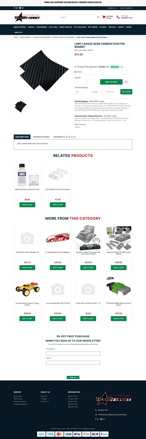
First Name (50, 349)
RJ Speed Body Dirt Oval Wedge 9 (58, 252)
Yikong (128, 27)
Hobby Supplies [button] (65, 27)
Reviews (58, 137)
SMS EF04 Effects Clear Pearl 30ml (27, 189)
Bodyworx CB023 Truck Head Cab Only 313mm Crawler (88, 253)
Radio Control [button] (20, 27)
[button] (126, 82)
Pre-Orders (93, 27)
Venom (121, 27)
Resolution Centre (20, 401)
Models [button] (31, 27)
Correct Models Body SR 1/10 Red (58, 303)
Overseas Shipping (20, 404)
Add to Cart (111, 82)
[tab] (22, 136)
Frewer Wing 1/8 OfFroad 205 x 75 (88, 303)
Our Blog (44, 399)
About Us (18, 32)
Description (22, 137)
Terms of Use (72, 396)
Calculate (126, 92)
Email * (49, 358)
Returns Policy (73, 404)
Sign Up (73, 377)
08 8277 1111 (126, 18)
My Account (18, 396)
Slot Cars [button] (53, 27)
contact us (112, 8)
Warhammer (41, 27)
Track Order (18, 399)
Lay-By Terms (73, 401)
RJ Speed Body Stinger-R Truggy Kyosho (27, 304)
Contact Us (45, 401)
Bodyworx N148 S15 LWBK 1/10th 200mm (119, 253)
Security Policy (73, 407)
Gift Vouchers (80, 27)
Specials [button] (112, 27)
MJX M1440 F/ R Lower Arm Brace (58, 189)
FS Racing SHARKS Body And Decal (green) (118, 304)
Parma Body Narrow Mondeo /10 (27, 252)
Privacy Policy (73, 399)
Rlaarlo (103, 27)
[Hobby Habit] (27, 17)
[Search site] (98, 17)
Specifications (41, 137)
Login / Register (126, 8)
